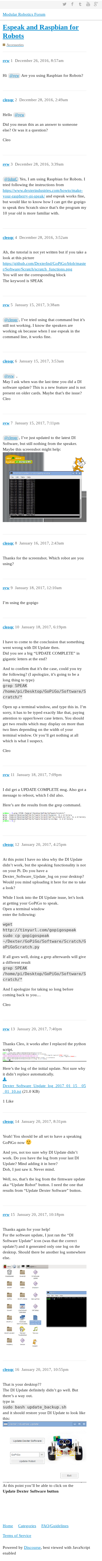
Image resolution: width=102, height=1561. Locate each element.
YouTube (88, 4)
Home (8, 1526)
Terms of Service (17, 1535)
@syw (14, 76)
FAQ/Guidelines (55, 1526)
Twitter (64, 4)
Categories (27, 1526)
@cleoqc (11, 320)
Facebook (72, 4)
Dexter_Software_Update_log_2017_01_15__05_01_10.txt (44, 1089)
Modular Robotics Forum (24, 14)
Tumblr (80, 4)
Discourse (32, 1547)
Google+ (96, 4)
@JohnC (10, 179)
